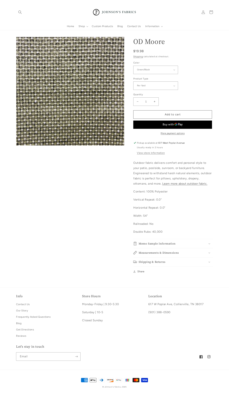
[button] (20, 12)
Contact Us (23, 304)
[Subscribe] (76, 356)
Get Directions (25, 329)
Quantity (138, 94)
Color (136, 62)
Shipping (138, 56)
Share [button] (141, 271)
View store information (151, 152)
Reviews (21, 335)
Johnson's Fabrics (112, 387)
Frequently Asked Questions (33, 316)
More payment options (173, 133)
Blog (18, 323)
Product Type (140, 78)
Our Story (22, 310)
